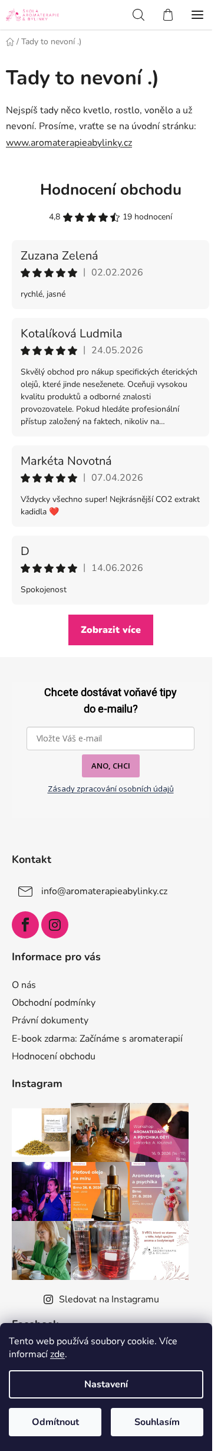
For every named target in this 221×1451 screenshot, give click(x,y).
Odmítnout (55, 1422)
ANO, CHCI (110, 765)
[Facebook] (25, 924)
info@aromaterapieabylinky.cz (104, 891)
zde (57, 1354)
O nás (24, 985)
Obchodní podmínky (53, 1002)
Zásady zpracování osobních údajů (111, 788)
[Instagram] (54, 924)
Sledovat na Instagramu (109, 1299)
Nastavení (106, 1384)
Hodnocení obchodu (111, 189)
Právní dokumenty (50, 1020)
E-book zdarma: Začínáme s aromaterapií (97, 1038)
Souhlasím (157, 1422)
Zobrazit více (111, 629)
